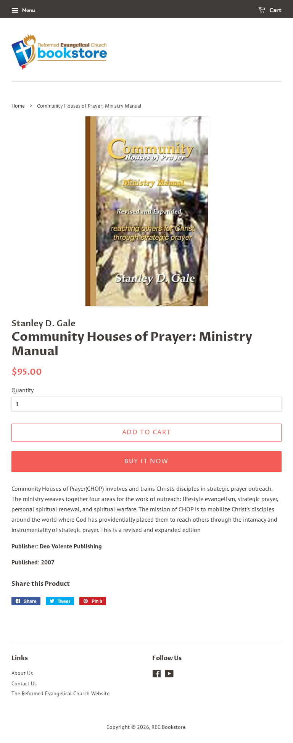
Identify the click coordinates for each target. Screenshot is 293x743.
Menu (28, 10)
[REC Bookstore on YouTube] (169, 675)
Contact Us (24, 683)
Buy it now (146, 461)
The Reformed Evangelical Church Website (60, 693)
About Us (22, 673)
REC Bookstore (168, 727)
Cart (275, 10)
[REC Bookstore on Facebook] (156, 675)
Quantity (22, 390)
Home (18, 106)
